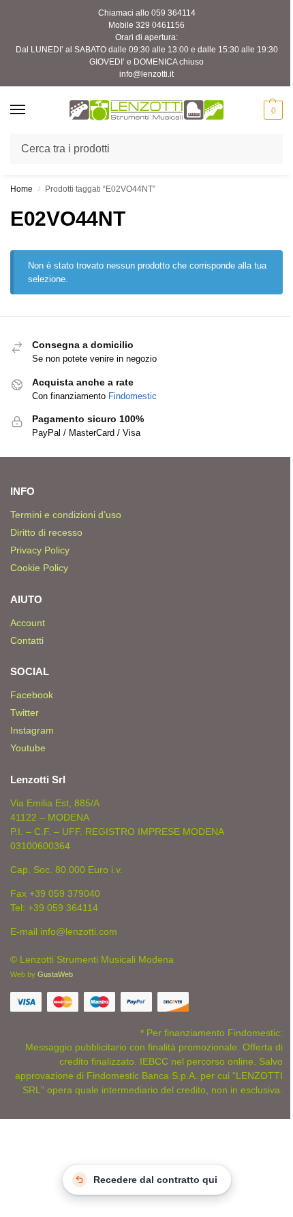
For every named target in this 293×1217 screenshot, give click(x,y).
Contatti (27, 640)
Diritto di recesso (46, 532)
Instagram (32, 730)
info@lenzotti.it (146, 74)
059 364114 (173, 13)
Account (27, 622)
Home (21, 189)
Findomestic (132, 396)
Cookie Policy (39, 567)
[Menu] (30, 110)
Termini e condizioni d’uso (65, 514)
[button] (271, 110)
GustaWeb (55, 974)
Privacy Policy (40, 550)
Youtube (28, 747)
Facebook (31, 694)
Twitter (24, 712)
